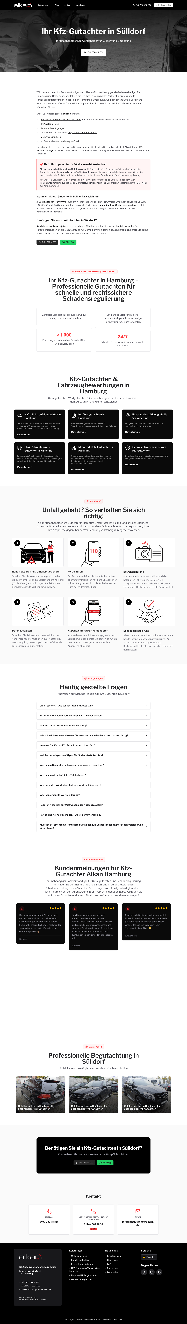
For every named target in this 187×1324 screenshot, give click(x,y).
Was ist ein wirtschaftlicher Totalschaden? (63, 775)
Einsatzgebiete (113, 1256)
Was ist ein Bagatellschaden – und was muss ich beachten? (72, 765)
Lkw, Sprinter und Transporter (82, 132)
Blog (57, 5)
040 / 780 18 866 (143, 5)
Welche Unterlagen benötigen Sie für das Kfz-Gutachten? (71, 755)
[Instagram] (152, 1272)
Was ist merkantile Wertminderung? (60, 795)
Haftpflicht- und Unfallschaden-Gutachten (61, 119)
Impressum (111, 1268)
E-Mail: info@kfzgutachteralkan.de (35, 1289)
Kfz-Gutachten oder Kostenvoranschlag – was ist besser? (71, 715)
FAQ (108, 1264)
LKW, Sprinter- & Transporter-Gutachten (84, 1270)
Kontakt (67, 5)
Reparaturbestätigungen (52, 128)
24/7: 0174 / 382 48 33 (29, 1286)
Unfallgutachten (78, 1256)
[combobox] (149, 1256)
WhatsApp (70, 242)
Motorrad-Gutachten (51, 136)
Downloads (80, 5)
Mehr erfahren (23, 434)
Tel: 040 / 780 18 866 (29, 1282)
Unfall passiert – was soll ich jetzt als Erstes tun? (66, 705)
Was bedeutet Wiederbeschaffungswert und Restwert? (70, 785)
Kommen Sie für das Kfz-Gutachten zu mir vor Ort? (67, 745)
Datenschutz (112, 1272)
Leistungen (43, 5)
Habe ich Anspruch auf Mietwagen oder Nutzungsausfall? (71, 805)
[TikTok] (144, 1272)
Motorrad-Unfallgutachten (83, 1275)
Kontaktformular (125, 226)
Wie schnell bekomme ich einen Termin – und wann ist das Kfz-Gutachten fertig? (84, 735)
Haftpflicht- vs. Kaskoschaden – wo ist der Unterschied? (70, 814)
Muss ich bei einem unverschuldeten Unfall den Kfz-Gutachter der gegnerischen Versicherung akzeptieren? (91, 826)
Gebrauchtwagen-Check (67, 141)
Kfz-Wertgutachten (50, 124)
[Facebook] (159, 1272)
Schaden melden (163, 5)
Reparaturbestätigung (81, 1264)
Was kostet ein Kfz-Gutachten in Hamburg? (63, 725)
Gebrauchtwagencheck (81, 1279)
